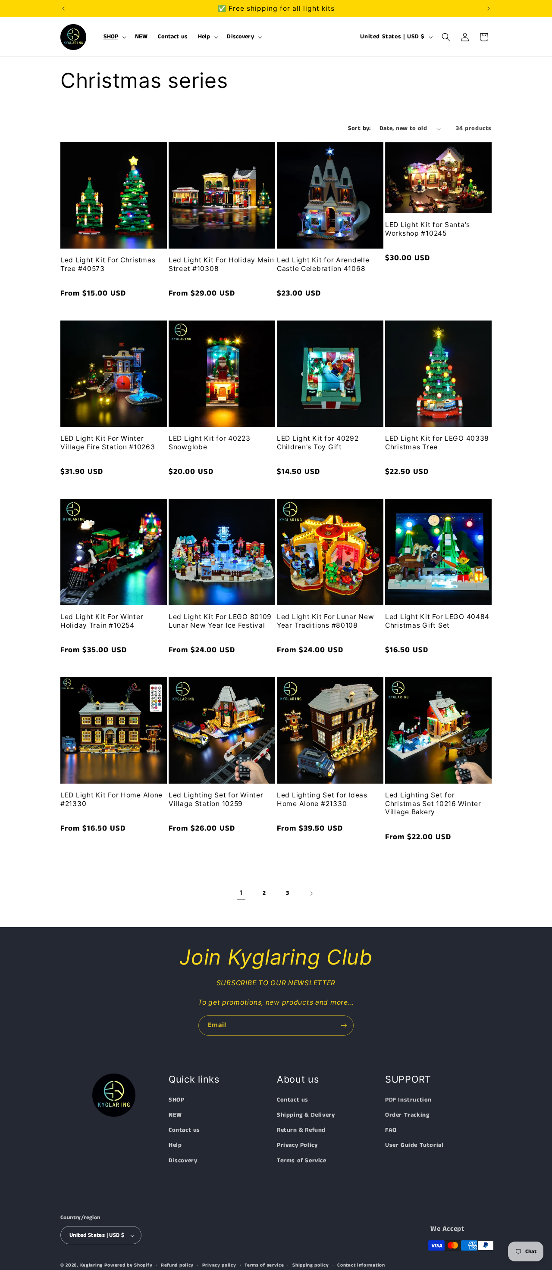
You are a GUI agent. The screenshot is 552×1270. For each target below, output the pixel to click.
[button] (114, 37)
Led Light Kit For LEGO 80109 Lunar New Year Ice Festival (220, 621)
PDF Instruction (408, 1100)
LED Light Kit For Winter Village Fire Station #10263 (107, 442)
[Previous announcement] (63, 8)
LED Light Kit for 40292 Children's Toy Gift (318, 442)
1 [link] (241, 893)
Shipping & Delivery (306, 1115)
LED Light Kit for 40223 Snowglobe (210, 442)
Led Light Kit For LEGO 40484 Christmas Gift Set (437, 621)
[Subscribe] (343, 1025)
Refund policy (177, 1265)
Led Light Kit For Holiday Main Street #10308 (221, 264)
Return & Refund (301, 1130)
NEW (175, 1115)
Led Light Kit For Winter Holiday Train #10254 (101, 621)
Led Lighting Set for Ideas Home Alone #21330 (322, 799)
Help (175, 1145)
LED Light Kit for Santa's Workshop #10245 (427, 229)
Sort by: (359, 128)
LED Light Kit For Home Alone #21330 (111, 799)
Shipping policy (310, 1265)
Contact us (184, 1130)
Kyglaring (91, 1265)
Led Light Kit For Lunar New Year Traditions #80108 (325, 621)
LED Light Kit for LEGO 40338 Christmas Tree (437, 442)
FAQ (391, 1130)
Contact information (361, 1265)
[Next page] (310, 893)
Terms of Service (301, 1160)
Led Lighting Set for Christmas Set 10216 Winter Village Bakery (433, 803)
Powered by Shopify (128, 1265)
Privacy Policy (297, 1145)
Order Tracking (407, 1115)
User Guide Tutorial (414, 1145)
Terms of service (264, 1265)
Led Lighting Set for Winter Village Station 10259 (216, 799)
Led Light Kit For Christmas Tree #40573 (107, 264)
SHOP (176, 1100)
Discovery (183, 1160)
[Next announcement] (488, 8)
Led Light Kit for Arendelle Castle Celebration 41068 (323, 264)
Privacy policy (219, 1265)
